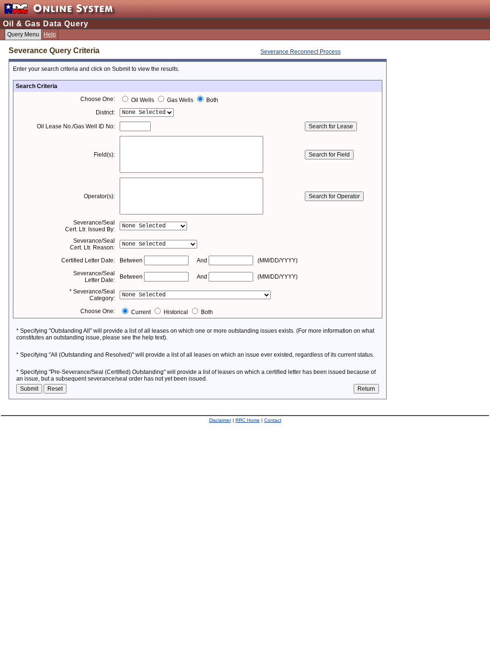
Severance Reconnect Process (300, 51)
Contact (272, 420)
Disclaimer (220, 420)
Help (50, 34)
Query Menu (23, 34)
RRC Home (247, 420)
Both (211, 100)
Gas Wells (180, 100)
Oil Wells (143, 100)
